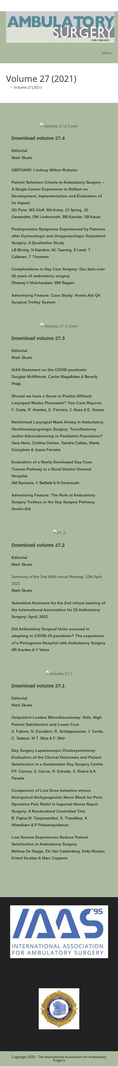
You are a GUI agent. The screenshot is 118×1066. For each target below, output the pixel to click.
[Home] (7, 87)
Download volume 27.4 (38, 138)
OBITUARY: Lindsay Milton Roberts (44, 170)
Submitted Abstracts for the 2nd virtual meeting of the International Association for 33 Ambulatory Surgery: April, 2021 (58, 610)
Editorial (19, 150)
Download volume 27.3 (38, 338)
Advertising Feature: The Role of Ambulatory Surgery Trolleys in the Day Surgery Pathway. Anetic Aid (53, 502)
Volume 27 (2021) (28, 87)
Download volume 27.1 (38, 686)
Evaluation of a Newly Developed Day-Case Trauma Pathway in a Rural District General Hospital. (52, 469)
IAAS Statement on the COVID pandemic (49, 370)
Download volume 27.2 (38, 545)
